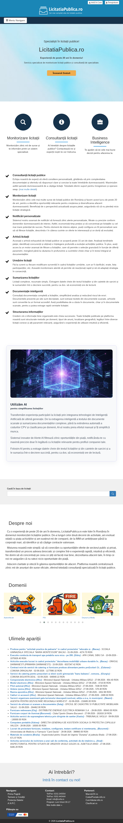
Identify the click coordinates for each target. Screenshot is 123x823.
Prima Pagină (14, 794)
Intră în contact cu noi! (61, 780)
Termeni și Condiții (16, 797)
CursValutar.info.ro (94, 800)
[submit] (113, 493)
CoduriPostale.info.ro (95, 797)
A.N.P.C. (12, 803)
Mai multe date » (54, 805)
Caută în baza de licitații (19, 488)
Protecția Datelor (15, 800)
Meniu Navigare (16, 20)
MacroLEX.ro (92, 794)
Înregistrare (113, 2)
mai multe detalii (28, 189)
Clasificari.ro (91, 803)
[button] (40, 622)
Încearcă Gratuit (61, 73)
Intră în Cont (96, 2)
